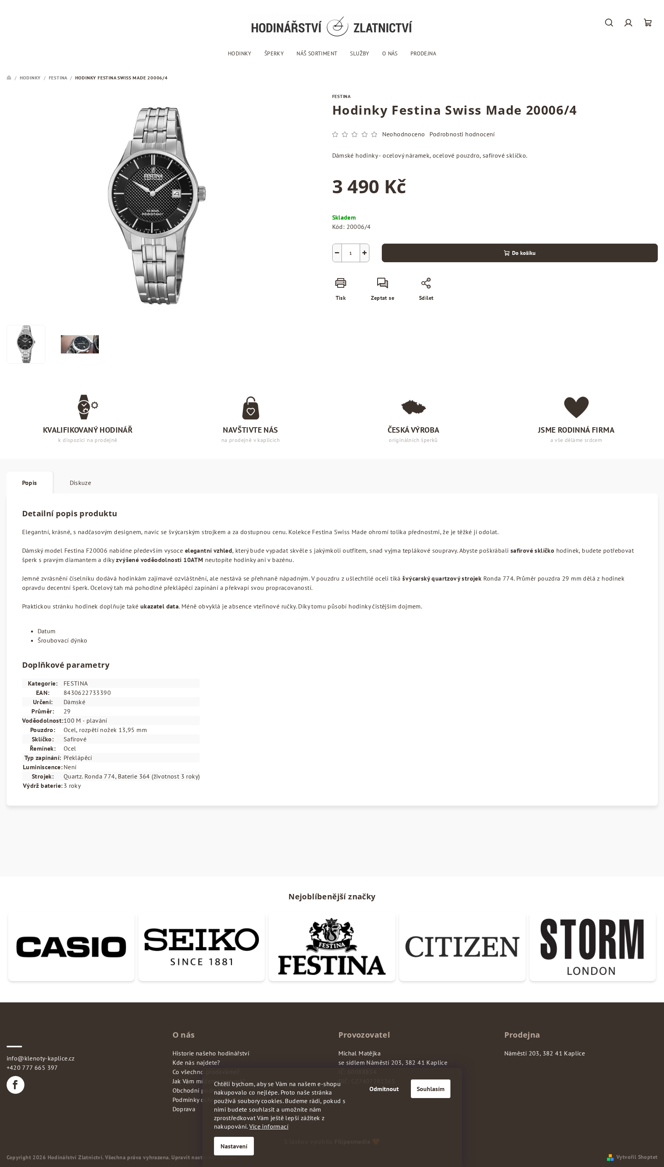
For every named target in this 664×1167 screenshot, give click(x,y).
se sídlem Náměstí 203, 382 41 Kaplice (393, 1062)
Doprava (184, 1109)
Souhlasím (431, 1089)
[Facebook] (15, 1085)
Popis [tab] (29, 482)
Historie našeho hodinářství (211, 1053)
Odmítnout (384, 1089)
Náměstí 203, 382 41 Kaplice (544, 1053)
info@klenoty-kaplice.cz (41, 1058)
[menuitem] (240, 53)
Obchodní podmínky (200, 1090)
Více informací (268, 1126)
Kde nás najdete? (196, 1062)
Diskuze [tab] (80, 482)
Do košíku (524, 252)
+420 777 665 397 (32, 1067)
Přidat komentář (23, 853)
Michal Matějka (359, 1053)
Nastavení (234, 1146)
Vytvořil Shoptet (636, 1156)
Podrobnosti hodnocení (462, 134)
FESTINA (341, 96)
